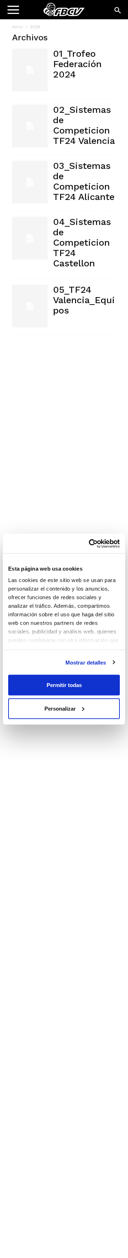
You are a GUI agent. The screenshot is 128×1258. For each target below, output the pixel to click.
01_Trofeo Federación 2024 (77, 64)
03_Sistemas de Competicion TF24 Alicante (83, 181)
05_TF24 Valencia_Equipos (84, 300)
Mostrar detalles (85, 662)
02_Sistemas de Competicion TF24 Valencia (84, 125)
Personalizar (60, 708)
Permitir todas (64, 685)
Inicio (17, 26)
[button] (118, 10)
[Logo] (50, 12)
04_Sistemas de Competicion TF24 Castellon (82, 242)
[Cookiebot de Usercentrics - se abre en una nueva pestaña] (90, 543)
